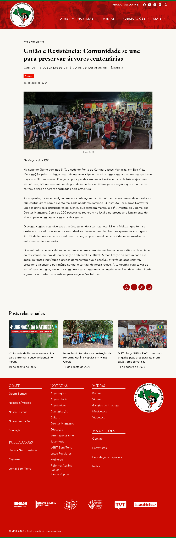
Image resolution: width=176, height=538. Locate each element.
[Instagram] (154, 4)
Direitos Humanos (62, 423)
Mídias (109, 18)
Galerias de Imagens (105, 405)
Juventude (57, 441)
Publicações (134, 18)
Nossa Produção (19, 421)
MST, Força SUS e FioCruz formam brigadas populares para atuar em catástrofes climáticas (140, 357)
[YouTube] (160, 4)
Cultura (55, 417)
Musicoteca (99, 411)
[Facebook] (144, 4)
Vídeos (96, 399)
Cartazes (14, 459)
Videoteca (98, 417)
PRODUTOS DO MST (126, 4)
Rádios (96, 393)
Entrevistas (99, 447)
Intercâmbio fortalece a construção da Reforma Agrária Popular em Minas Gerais (87, 357)
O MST (65, 18)
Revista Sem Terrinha (23, 450)
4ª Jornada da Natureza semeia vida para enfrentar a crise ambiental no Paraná (31, 357)
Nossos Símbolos (20, 402)
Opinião (97, 438)
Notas (96, 466)
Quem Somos (18, 393)
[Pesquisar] (166, 4)
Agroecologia (59, 399)
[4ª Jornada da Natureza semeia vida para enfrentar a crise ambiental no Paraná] (33, 334)
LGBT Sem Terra (61, 447)
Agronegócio (59, 393)
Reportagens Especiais (107, 457)
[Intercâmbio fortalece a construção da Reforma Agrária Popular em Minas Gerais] (88, 334)
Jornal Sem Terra (20, 468)
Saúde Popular (60, 474)
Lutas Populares (61, 453)
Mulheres (57, 459)
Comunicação (59, 411)
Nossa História (18, 412)
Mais (157, 18)
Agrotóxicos (58, 405)
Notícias (86, 18)
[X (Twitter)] (149, 4)
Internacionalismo (62, 435)
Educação (15, 430)
